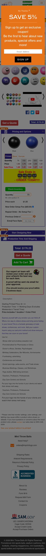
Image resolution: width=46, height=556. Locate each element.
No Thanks (23, 11)
